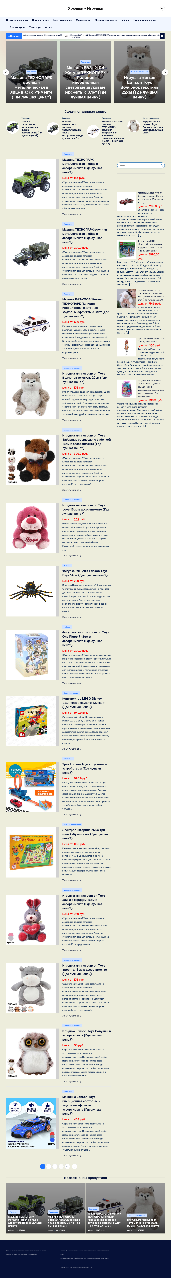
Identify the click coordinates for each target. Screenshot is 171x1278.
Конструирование (71, 693)
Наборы (67, 565)
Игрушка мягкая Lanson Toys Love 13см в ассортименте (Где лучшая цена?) (85, 509)
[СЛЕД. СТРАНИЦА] (74, 1166)
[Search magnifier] (161, 165)
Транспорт (31, 72)
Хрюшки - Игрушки (85, 8)
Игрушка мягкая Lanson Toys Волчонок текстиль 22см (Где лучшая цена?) (139, 87)
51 (67, 1166)
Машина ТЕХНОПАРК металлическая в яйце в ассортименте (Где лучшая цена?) (32, 128)
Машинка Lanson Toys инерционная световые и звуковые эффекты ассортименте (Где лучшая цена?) (82, 1105)
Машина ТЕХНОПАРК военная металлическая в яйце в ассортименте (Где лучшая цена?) (31, 87)
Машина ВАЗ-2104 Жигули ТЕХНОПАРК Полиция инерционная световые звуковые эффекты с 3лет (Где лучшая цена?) (73, 35)
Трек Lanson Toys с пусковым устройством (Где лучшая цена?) (84, 768)
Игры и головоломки (72, 824)
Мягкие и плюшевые (139, 72)
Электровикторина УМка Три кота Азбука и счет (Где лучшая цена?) (85, 834)
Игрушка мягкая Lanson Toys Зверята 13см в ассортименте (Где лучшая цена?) (84, 970)
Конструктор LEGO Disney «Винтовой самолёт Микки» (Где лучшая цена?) (83, 703)
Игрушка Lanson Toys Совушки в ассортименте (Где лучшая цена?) (86, 1035)
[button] (165, 72)
